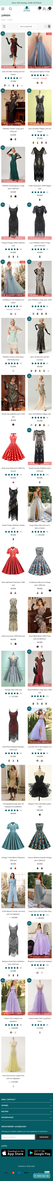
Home (3, 20)
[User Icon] (44, 8)
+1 (22, 86)
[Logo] (27, 8)
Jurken (10, 20)
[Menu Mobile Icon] (2, 8)
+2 (48, 425)
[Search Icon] (13, 8)
